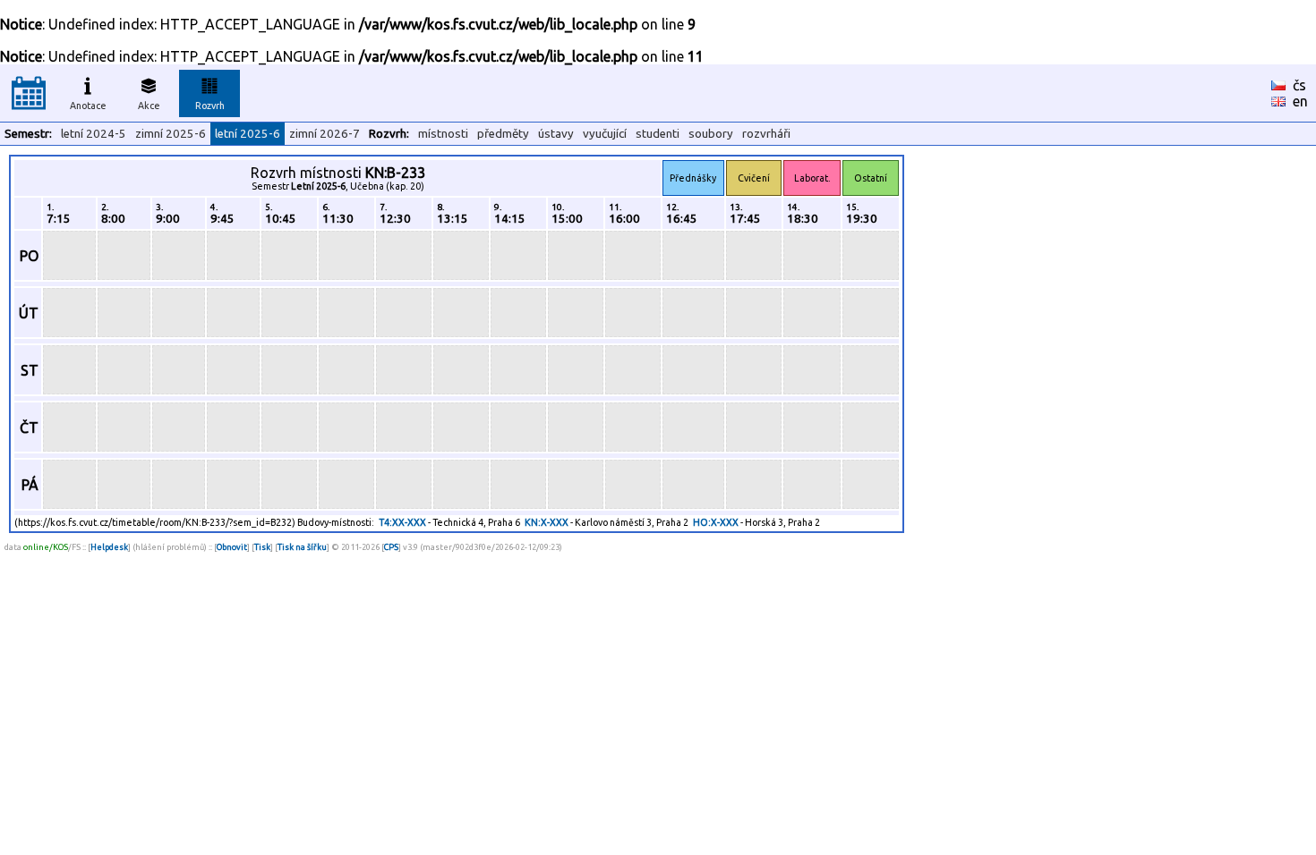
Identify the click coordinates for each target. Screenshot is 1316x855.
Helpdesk (109, 547)
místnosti (443, 133)
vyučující (605, 133)
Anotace (88, 105)
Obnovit (232, 547)
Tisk (262, 547)
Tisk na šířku (302, 547)
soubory (710, 133)
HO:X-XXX (716, 522)
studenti (657, 133)
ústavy (556, 133)
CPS (391, 547)
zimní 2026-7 (324, 133)
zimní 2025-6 (170, 133)
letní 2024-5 (93, 133)
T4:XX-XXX (402, 522)
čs (1299, 85)
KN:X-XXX (546, 522)
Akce (149, 105)
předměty (503, 133)
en (1300, 101)
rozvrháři (766, 133)
